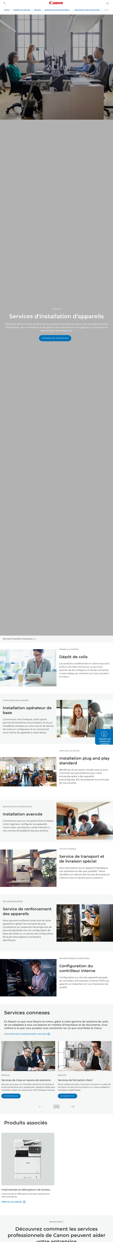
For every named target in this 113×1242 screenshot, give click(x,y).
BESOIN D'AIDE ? (56, 1222)
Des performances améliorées (74, 958)
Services (5, 1075)
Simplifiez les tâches (69, 751)
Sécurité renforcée (13, 901)
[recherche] (4, 3)
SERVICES (56, 309)
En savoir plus (11, 1096)
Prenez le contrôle (69, 649)
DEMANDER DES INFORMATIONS (55, 338)
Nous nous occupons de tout (17, 807)
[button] (40, 1107)
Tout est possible (67, 849)
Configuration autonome (16, 700)
